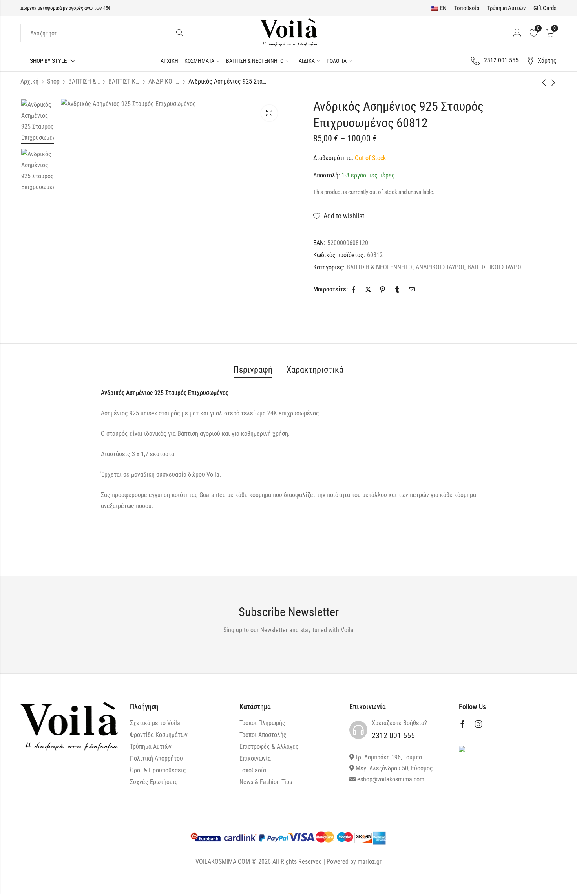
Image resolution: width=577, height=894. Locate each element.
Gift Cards (545, 8)
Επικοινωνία (255, 758)
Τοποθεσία (466, 8)
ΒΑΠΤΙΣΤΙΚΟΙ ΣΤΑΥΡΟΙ (124, 81)
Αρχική (29, 81)
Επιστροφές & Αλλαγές (269, 746)
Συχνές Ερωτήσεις (154, 782)
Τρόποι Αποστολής (263, 735)
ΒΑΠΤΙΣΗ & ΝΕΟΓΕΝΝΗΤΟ (84, 81)
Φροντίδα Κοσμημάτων (159, 735)
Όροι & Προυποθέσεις (158, 770)
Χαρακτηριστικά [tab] (315, 370)
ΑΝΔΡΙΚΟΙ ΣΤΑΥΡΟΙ (164, 81)
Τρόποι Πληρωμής (262, 723)
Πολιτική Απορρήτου (156, 758)
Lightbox (269, 113)
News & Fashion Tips (265, 782)
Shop (53, 81)
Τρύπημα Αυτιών (506, 8)
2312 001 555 (393, 735)
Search (179, 33)
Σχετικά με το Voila (155, 723)
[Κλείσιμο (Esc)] (540, 884)
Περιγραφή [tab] (253, 370)
